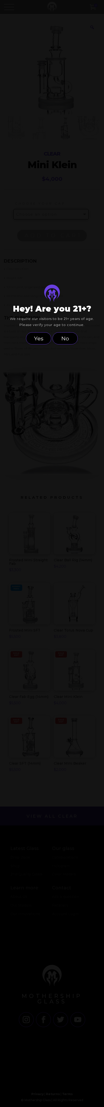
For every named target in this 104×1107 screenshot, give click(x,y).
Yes (38, 338)
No (65, 338)
